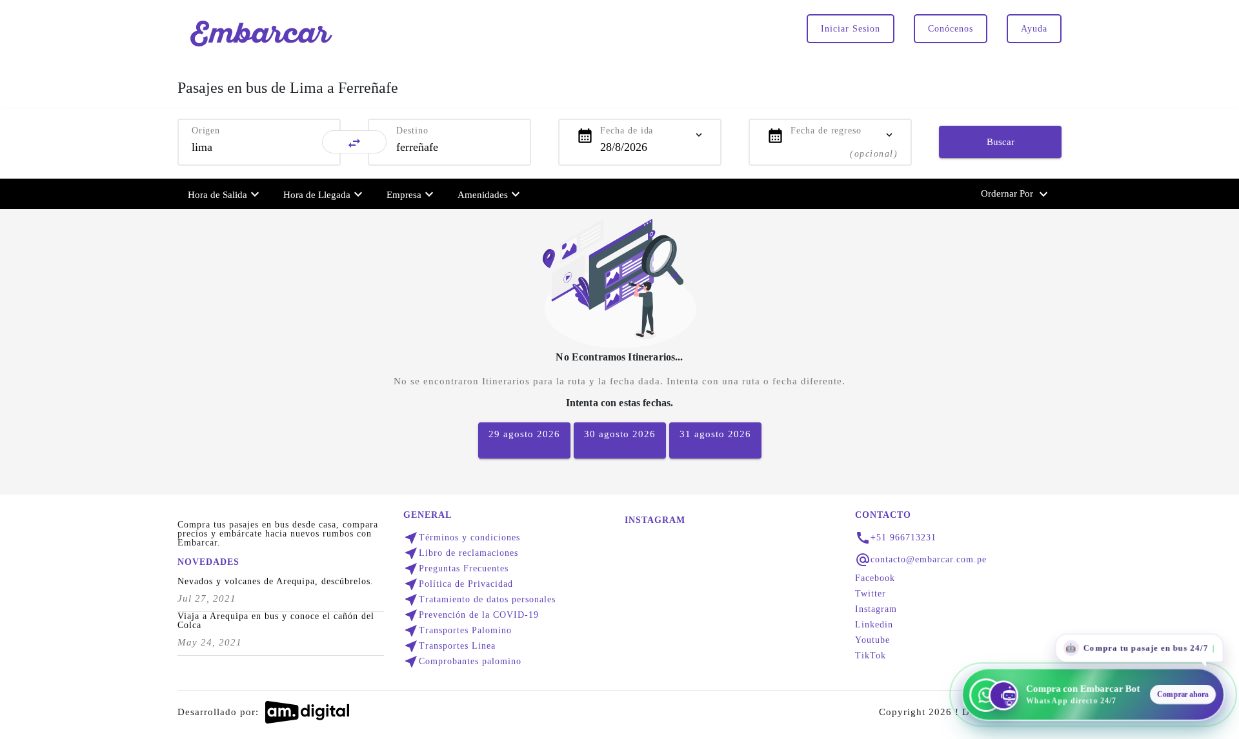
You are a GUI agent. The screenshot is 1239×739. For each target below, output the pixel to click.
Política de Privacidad (458, 584)
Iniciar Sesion (850, 29)
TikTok (870, 655)
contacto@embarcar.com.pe (929, 559)
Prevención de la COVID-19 (471, 615)
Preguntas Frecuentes (456, 568)
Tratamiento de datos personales (479, 599)
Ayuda (1034, 29)
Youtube (872, 640)
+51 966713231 (903, 537)
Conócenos (950, 29)
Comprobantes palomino (462, 661)
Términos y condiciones (461, 538)
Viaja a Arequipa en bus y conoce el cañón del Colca (275, 621)
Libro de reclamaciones (460, 553)
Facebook (875, 578)
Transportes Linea (449, 646)
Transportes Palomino (457, 630)
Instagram (876, 609)
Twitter (870, 593)
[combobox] (259, 147)
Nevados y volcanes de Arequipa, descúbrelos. (275, 581)
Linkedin (874, 624)
